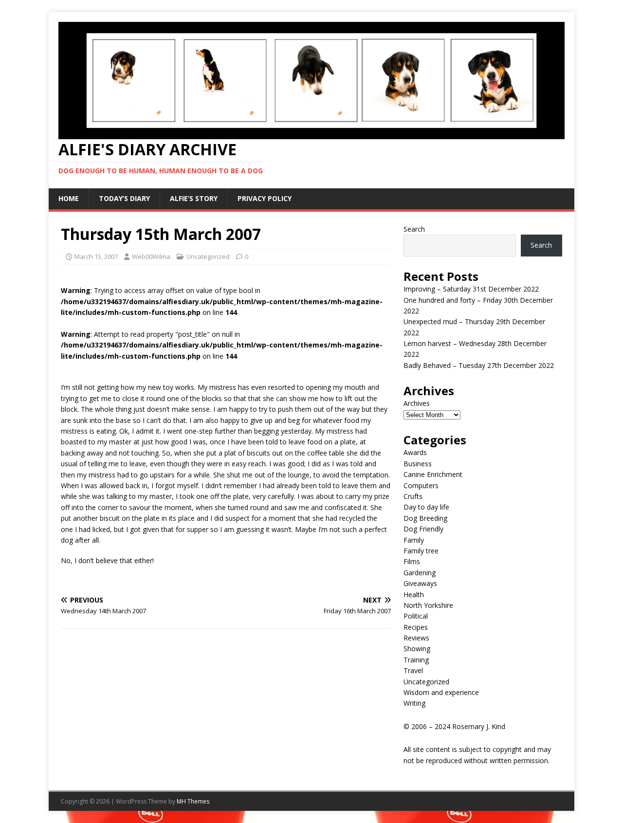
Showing (416, 648)
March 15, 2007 (96, 256)
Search (414, 229)
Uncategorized (208, 256)
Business (417, 463)
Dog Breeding (425, 518)
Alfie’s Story (194, 198)
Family (413, 540)
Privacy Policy (265, 198)
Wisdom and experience (441, 692)
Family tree (421, 550)
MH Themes (193, 801)
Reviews (416, 637)
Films (411, 561)
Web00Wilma (151, 256)
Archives (416, 403)
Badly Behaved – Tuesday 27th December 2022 (478, 365)
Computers (421, 485)
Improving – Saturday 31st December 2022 (471, 288)
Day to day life (426, 507)
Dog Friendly (423, 528)
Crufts (412, 496)
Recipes (415, 627)
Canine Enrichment (432, 474)
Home (68, 198)
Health (413, 594)
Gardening (419, 572)
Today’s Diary (124, 198)
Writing (414, 703)
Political (415, 616)
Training (416, 659)
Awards (415, 452)
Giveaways (420, 583)
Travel (413, 670)
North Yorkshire (428, 605)
